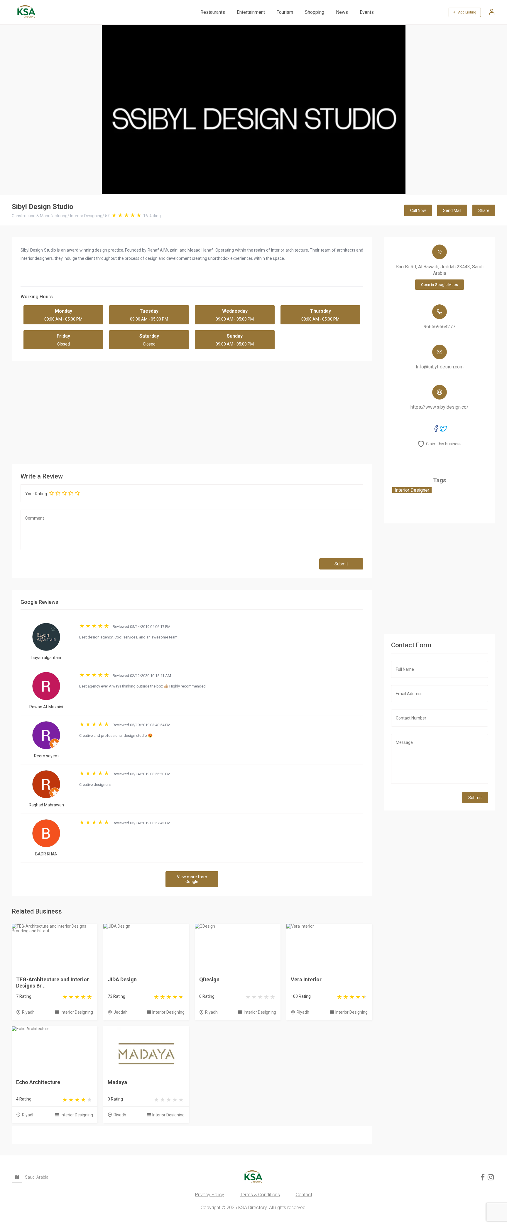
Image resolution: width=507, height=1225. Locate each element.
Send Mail (452, 210)
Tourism (285, 12)
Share (483, 210)
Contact (304, 1194)
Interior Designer (412, 490)
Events (367, 12)
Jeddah (121, 1012)
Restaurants (212, 12)
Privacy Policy (209, 1194)
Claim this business (444, 444)
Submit (341, 564)
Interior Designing (77, 1012)
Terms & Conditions (260, 1194)
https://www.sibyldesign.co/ (439, 407)
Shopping (314, 12)
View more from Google (192, 879)
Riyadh (28, 1012)
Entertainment (251, 12)
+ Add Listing (464, 12)
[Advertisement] (192, 411)
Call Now (418, 210)
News (342, 12)
